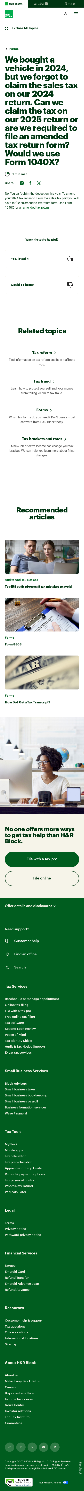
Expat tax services (18, 1052)
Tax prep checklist (18, 1162)
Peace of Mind (15, 1034)
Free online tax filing (20, 1016)
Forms (42, 410)
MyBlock (11, 1144)
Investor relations (18, 1411)
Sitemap (11, 1344)
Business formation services (25, 1107)
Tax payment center (19, 1180)
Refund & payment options (25, 1174)
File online (42, 878)
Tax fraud (42, 381)
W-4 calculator (15, 1192)
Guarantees (13, 1423)
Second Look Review (20, 1028)
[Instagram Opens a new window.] (32, 1447)
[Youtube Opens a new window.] (43, 1447)
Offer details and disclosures (28, 906)
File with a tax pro (42, 859)
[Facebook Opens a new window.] (21, 1447)
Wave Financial (16, 1113)
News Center (14, 1405)
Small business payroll (21, 1101)
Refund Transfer (17, 1277)
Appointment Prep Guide (23, 1168)
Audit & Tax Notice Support (25, 1046)
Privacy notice (15, 1228)
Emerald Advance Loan (22, 1283)
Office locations (16, 1332)
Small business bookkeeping (26, 1095)
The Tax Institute (17, 1417)
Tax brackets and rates (42, 438)
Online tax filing (16, 1004)
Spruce (10, 1265)
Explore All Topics (25, 28)
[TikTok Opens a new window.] (9, 1447)
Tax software (14, 1022)
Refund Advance (17, 1289)
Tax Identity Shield (18, 1040)
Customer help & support (23, 1320)
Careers (10, 1387)
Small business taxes (20, 1089)
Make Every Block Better (23, 1381)
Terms (9, 1223)
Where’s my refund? (19, 1186)
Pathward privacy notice (23, 1234)
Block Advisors (16, 1084)
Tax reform (42, 352)
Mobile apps (14, 1150)
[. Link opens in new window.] (19, 1482)
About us (11, 1375)
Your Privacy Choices (49, 1482)
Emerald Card (15, 1271)
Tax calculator (15, 1156)
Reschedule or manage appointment (32, 998)
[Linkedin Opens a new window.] (55, 1447)
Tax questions (15, 1326)
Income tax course (19, 1399)
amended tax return (36, 207)
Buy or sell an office (19, 1393)
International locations (21, 1338)
